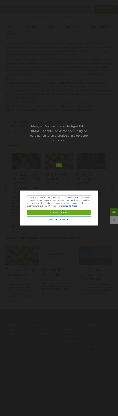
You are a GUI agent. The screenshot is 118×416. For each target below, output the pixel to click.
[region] (59, 208)
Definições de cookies (59, 219)
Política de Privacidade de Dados (62, 206)
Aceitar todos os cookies (59, 212)
